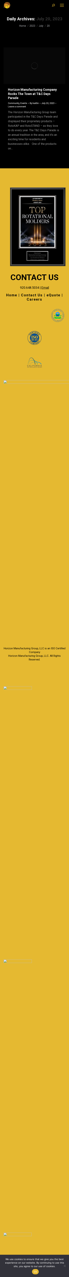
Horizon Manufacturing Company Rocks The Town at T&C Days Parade (32, 94)
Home (11, 295)
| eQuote (52, 295)
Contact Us (32, 295)
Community (13, 103)
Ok (35, 1271)
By (34, 103)
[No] (64, 1266)
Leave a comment (17, 106)
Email (45, 287)
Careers (34, 299)
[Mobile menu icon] (61, 5)
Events (23, 103)
